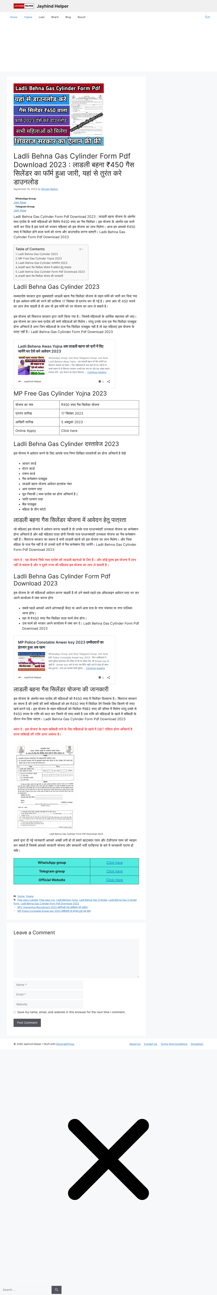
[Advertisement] (108, 48)
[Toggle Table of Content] (81, 249)
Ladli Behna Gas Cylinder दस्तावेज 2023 (42, 263)
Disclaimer (197, 1044)
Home (13, 17)
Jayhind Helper (52, 6)
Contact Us (150, 1044)
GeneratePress (65, 1044)
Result (81, 17)
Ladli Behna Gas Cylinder (93, 899)
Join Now (20, 202)
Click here (114, 863)
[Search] (57, 1290)
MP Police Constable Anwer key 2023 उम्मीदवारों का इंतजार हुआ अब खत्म (54, 910)
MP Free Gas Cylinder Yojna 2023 (40, 258)
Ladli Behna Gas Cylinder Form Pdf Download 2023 (51, 271)
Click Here (114, 880)
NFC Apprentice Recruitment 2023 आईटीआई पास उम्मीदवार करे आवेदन (52, 907)
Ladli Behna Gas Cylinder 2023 (38, 254)
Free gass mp (47, 899)
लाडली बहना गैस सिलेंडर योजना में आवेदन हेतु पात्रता (44, 267)
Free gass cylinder (27, 899)
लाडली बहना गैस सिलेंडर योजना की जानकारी (40, 276)
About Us (135, 1044)
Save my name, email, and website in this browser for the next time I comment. (71, 1012)
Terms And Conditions (174, 1044)
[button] (207, 17)
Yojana (28, 17)
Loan (42, 17)
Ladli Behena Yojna (67, 899)
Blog (68, 17)
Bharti (55, 17)
